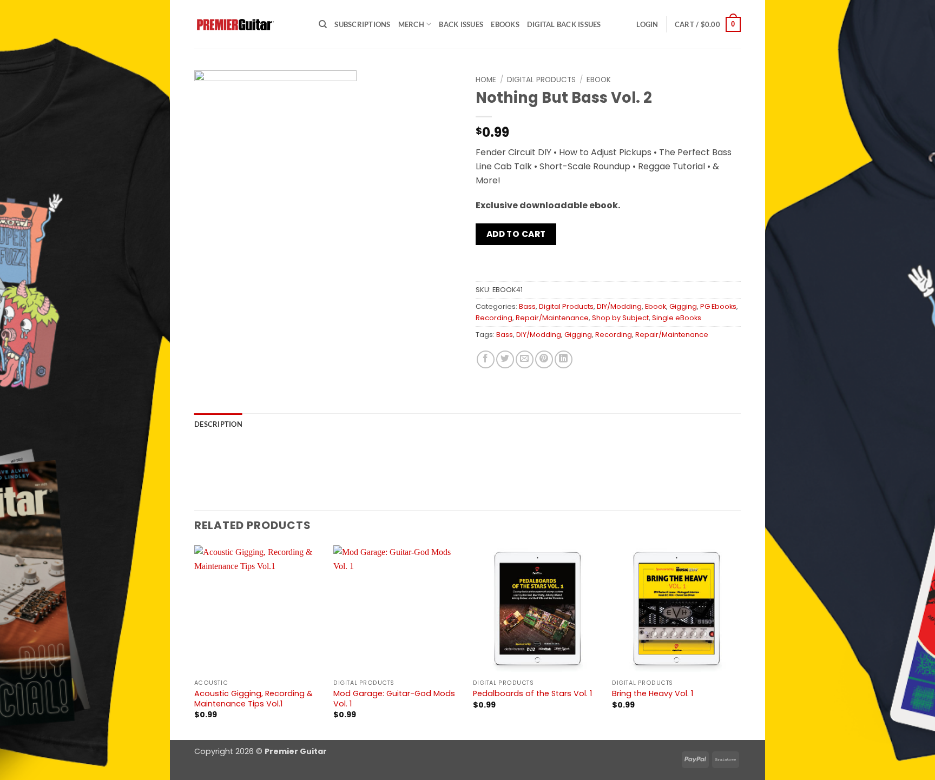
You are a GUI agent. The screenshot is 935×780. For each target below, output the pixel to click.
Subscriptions (362, 24)
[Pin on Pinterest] (544, 359)
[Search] (323, 24)
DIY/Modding (619, 306)
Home (486, 80)
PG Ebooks (718, 306)
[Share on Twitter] (505, 359)
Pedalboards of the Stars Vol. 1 (532, 694)
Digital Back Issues (564, 24)
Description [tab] (218, 424)
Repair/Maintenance (552, 317)
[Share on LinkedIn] (563, 359)
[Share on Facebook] (486, 359)
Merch (411, 24)
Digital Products (541, 80)
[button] (647, 24)
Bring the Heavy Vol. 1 (652, 694)
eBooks (505, 24)
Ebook (599, 80)
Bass (527, 306)
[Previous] (195, 641)
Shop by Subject (620, 317)
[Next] (740, 641)
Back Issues (461, 24)
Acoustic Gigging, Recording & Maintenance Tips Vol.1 (253, 699)
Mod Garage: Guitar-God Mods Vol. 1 (394, 699)
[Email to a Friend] (525, 359)
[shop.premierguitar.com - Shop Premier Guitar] (248, 24)
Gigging (683, 306)
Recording (494, 317)
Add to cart (516, 234)
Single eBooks (676, 317)
